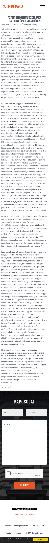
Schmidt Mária (13, 6)
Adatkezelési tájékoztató (16, 525)
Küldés (24, 485)
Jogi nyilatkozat (13, 533)
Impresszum (38, 525)
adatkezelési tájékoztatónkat (9, 541)
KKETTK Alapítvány (34, 533)
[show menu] (42, 6)
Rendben (40, 539)
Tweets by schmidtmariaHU (24, 514)
